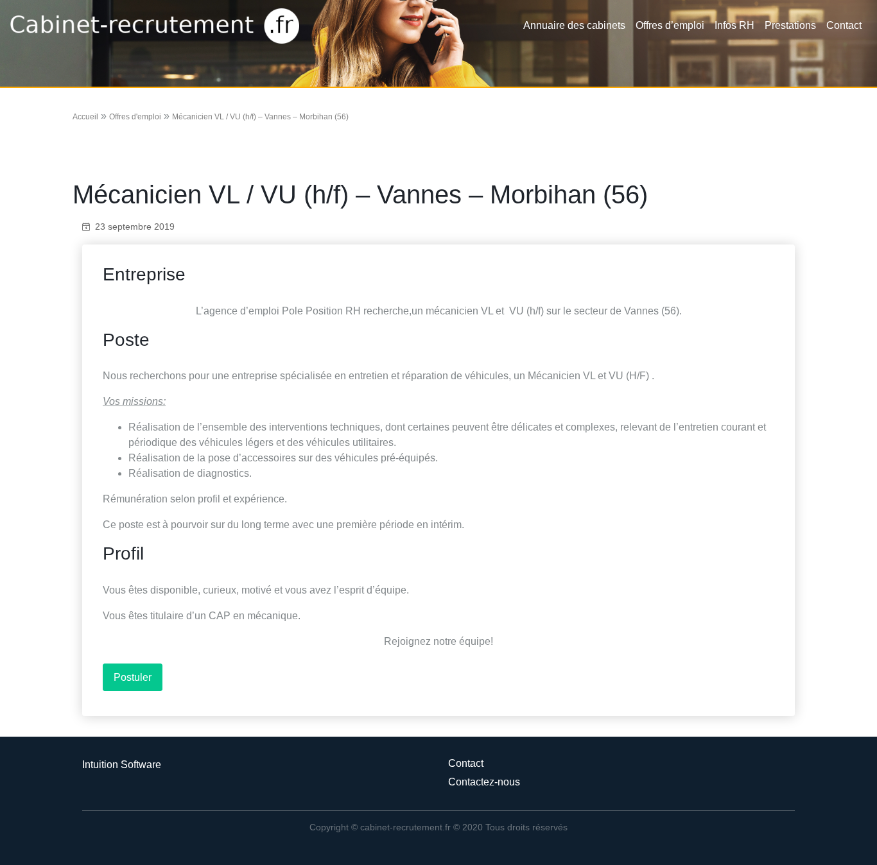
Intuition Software (121, 764)
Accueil (85, 116)
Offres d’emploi (670, 25)
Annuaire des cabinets (574, 25)
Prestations (790, 25)
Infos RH (734, 25)
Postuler (133, 677)
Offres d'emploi (135, 116)
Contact (844, 25)
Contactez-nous (484, 781)
